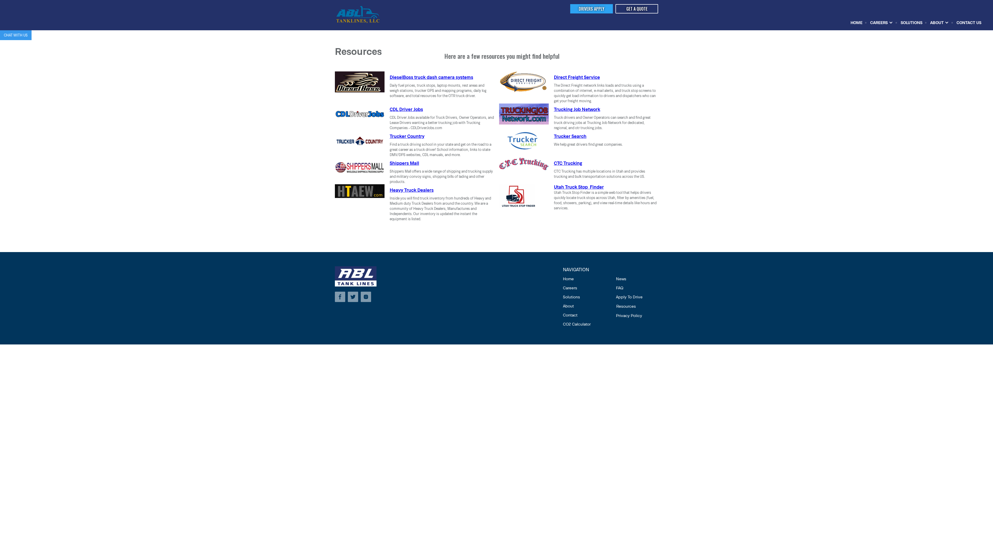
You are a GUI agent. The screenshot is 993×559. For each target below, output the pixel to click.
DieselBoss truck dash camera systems (431, 77)
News (621, 278)
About (568, 305)
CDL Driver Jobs (406, 109)
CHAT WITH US (16, 35)
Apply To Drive (629, 296)
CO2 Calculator (577, 323)
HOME (856, 22)
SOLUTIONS (911, 22)
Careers (570, 287)
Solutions (571, 296)
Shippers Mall (404, 163)
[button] (881, 22)
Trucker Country (407, 136)
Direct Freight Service (577, 77)
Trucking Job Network (577, 109)
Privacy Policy (629, 315)
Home (568, 278)
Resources (626, 306)
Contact (570, 314)
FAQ (619, 287)
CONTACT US (969, 22)
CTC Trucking (568, 163)
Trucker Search (570, 136)
